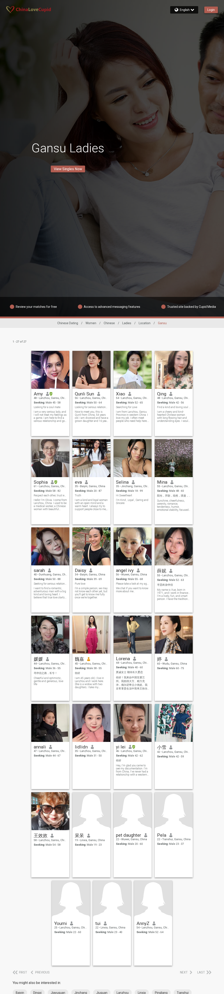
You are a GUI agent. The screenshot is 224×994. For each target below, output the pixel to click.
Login (211, 10)
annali (40, 747)
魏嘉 (79, 659)
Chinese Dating (67, 323)
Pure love (80, 583)
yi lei (121, 747)
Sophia (41, 482)
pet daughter (128, 835)
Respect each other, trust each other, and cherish (50, 495)
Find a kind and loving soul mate (174, 407)
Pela (161, 835)
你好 (77, 673)
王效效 (40, 835)
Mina (162, 482)
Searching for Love (126, 407)
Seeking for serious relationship (50, 583)
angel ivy (125, 570)
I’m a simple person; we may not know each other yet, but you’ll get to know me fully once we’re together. (91, 593)
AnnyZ (142, 923)
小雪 (161, 747)
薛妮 (161, 570)
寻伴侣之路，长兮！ (45, 673)
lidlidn (81, 747)
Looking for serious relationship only (91, 407)
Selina (122, 482)
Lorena (123, 658)
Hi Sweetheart (124, 495)
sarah (39, 570)
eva (78, 482)
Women (91, 323)
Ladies (126, 323)
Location (144, 323)
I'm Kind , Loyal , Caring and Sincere (132, 502)
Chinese (109, 323)
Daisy (80, 570)
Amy (38, 394)
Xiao (120, 394)
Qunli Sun (84, 394)
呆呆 (79, 835)
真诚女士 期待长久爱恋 (129, 672)
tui (98, 923)
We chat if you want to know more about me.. (132, 590)
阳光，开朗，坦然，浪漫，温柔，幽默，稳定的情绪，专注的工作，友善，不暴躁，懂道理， (174, 495)
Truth (78, 495)
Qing (161, 394)
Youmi (60, 923)
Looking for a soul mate (47, 407)
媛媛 (38, 659)
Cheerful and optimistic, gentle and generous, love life (48, 681)
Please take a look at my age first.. (132, 583)
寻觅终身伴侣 (165, 584)
